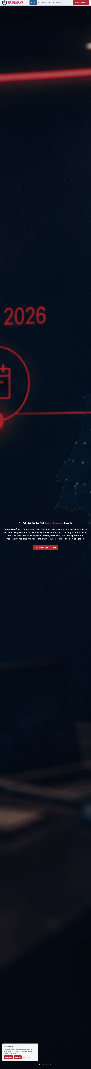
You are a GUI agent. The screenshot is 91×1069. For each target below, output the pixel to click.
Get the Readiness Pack (45, 548)
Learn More (12, 1053)
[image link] (12, 3)
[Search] (71, 3)
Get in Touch (80, 3)
